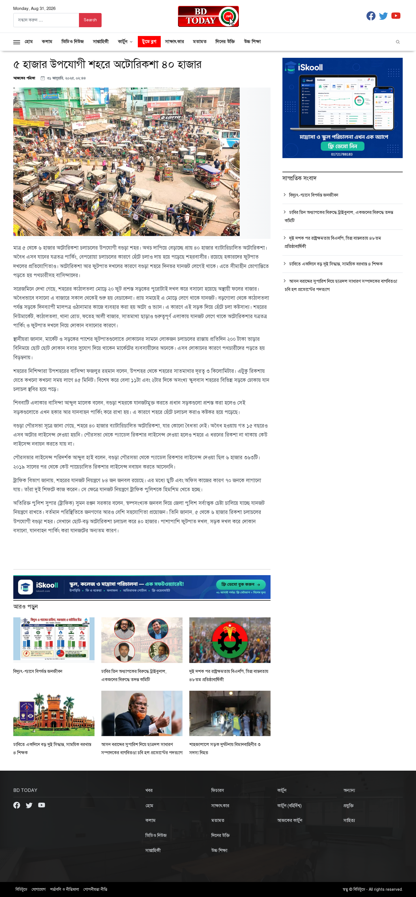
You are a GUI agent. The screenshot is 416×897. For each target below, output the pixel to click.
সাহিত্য (349, 820)
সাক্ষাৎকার (174, 41)
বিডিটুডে (21, 889)
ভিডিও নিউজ (73, 41)
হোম (29, 41)
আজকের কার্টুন (289, 820)
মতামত (200, 41)
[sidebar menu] (16, 41)
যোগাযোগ (39, 889)
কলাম (47, 41)
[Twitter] (30, 804)
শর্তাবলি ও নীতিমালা (64, 889)
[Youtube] (41, 804)
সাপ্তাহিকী (101, 41)
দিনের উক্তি (225, 41)
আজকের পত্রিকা (24, 78)
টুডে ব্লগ (149, 41)
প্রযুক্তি (349, 806)
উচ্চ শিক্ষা (252, 41)
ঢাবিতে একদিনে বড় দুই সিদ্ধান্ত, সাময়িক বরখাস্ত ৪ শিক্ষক (336, 264)
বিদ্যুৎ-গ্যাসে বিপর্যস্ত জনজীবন (37, 671)
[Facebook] (17, 804)
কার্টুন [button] (123, 41)
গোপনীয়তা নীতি (95, 889)
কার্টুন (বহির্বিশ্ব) (289, 806)
